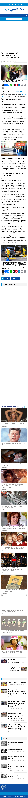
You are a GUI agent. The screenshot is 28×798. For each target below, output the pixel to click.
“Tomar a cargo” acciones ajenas (17, 775)
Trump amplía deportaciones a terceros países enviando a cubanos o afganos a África (17, 692)
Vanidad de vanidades (15, 749)
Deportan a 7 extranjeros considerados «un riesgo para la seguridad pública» (16, 704)
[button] (26, 16)
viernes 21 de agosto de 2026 (17, 778)
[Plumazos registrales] (4, 743)
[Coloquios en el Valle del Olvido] (4, 758)
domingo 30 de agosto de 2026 (17, 684)
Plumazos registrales (15, 742)
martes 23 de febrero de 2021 (10, 61)
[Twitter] (10, 4)
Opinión (5, 738)
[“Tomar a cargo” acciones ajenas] (4, 776)
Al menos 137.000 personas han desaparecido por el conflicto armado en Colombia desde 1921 (17, 727)
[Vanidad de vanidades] (4, 751)
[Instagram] (18, 4)
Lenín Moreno (18, 91)
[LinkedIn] (12, 4)
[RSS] (21, 4)
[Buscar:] (14, 19)
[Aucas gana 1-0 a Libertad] (4, 684)
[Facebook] (7, 4)
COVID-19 (7, 278)
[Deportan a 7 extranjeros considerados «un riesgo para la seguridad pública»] (4, 703)
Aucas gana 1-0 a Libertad (17, 683)
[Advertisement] (14, 36)
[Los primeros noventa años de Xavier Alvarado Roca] (4, 766)
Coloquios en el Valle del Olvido (16, 757)
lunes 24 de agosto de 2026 (16, 770)
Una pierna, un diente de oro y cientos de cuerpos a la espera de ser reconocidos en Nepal (17, 715)
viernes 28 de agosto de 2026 (17, 744)
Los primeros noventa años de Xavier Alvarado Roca (16, 766)
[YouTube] (15, 4)
